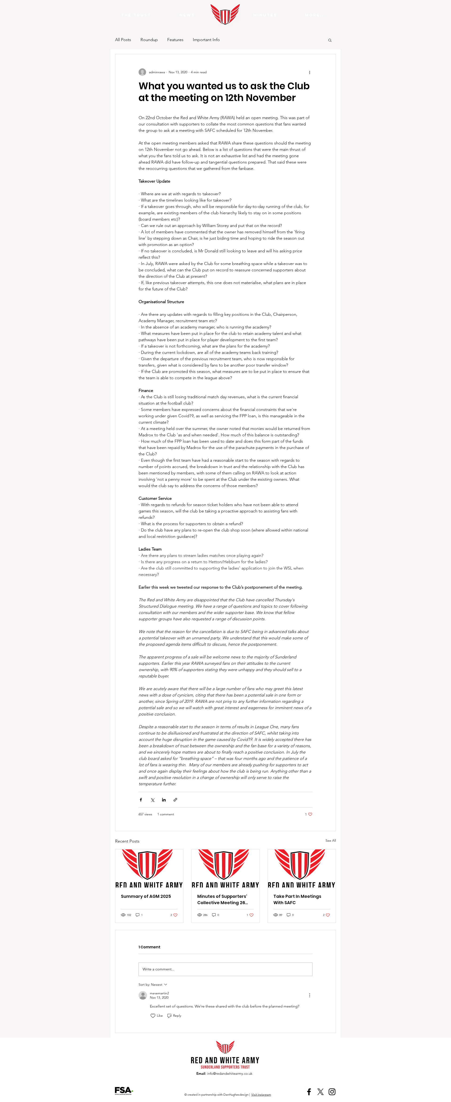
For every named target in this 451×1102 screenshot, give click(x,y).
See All (331, 840)
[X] (320, 1091)
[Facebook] (309, 1091)
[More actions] (309, 72)
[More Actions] (309, 995)
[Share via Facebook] (141, 799)
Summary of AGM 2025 (146, 896)
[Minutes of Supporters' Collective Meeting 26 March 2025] (226, 868)
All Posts (123, 39)
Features (175, 39)
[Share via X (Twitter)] (152, 799)
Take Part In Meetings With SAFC (297, 899)
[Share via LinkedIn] (164, 799)
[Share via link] (175, 799)
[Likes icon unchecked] (153, 1016)
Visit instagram (261, 1094)
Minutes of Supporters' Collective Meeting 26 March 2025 (222, 899)
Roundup (149, 39)
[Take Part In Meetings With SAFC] (302, 868)
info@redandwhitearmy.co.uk (229, 1073)
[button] (330, 40)
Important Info (206, 39)
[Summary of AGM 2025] (149, 868)
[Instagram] (332, 1091)
